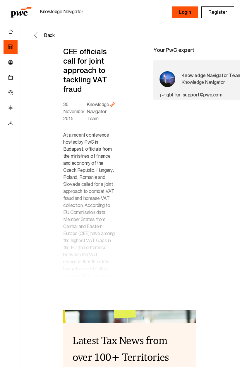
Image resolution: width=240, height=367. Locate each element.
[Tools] (11, 93)
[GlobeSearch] (11, 62)
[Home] (11, 32)
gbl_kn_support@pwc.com (194, 95)
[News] (11, 47)
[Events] (11, 77)
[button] (185, 12)
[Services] (11, 108)
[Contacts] (11, 123)
